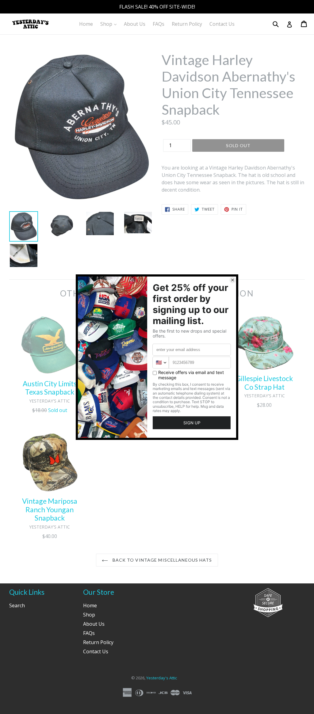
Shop (110, 23)
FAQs (158, 24)
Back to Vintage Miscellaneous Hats (161, 560)
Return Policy (187, 24)
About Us (134, 24)
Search (17, 605)
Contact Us (222, 24)
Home (86, 24)
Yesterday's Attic (161, 678)
